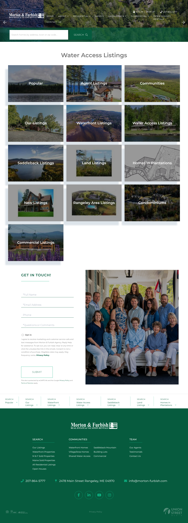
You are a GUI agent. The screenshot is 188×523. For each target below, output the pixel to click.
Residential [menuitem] (81, 16)
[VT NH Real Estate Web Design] (173, 512)
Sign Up (150, 11)
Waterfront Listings (53, 403)
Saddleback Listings (114, 403)
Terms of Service (27, 383)
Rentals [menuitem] (158, 19)
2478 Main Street (86, 481)
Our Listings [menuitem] (38, 447)
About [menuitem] (62, 16)
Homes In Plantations (166, 403)
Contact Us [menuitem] (54, 22)
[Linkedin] (89, 495)
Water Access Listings (83, 403)
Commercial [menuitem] (139, 16)
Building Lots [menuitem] (100, 452)
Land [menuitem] (98, 16)
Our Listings (29, 403)
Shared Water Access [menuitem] (79, 456)
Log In (139, 11)
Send (37, 372)
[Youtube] (99, 495)
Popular (9, 402)
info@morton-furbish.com (148, 481)
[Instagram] (109, 495)
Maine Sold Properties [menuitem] (43, 460)
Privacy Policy (42, 355)
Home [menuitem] (50, 16)
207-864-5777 (170, 12)
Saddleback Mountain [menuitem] (105, 447)
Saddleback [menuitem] (116, 16)
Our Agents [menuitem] (135, 447)
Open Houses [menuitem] (162, 16)
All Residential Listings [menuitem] (44, 464)
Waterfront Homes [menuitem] (78, 447)
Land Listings (141, 403)
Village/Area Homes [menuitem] (79, 452)
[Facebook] (79, 495)
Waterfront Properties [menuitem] (43, 452)
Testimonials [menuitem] (135, 452)
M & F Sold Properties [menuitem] (43, 456)
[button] (81, 35)
